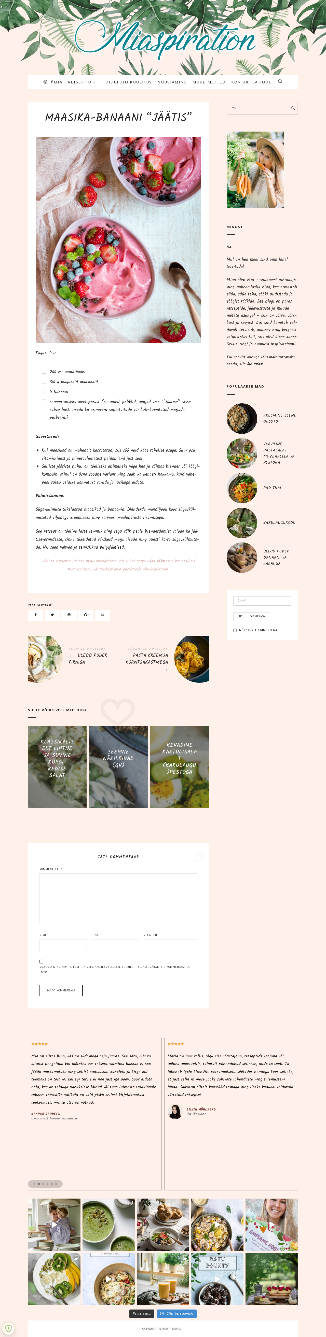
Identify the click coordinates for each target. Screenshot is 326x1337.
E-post (96, 935)
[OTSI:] (262, 108)
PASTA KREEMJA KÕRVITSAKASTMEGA (163, 660)
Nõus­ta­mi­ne (172, 81)
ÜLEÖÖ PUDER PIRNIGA (73, 657)
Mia (58, 81)
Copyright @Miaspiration (161, 1328)
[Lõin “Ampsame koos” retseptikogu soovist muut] (54, 1225)
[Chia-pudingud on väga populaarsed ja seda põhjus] (54, 1279)
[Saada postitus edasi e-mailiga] (102, 615)
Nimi (42, 935)
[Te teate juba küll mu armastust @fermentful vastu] (163, 1279)
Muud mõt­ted (209, 81)
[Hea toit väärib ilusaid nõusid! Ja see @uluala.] (163, 1225)
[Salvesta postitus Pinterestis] (69, 615)
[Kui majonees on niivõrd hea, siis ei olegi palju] (217, 1225)
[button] (34, 1184)
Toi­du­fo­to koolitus (127, 81)
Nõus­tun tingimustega (258, 630)
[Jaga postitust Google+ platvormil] (85, 615)
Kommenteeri (50, 869)
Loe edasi (57, 789)
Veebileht (151, 935)
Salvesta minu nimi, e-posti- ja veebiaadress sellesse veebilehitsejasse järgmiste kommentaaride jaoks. (115, 969)
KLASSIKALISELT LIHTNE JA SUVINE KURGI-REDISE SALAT (57, 758)
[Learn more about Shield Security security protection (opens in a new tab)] (8, 1328)
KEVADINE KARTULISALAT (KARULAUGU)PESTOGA (179, 759)
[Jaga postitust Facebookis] (35, 615)
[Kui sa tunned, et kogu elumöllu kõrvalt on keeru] (109, 1225)
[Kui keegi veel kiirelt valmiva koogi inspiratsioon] (272, 1279)
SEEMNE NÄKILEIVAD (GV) (118, 759)
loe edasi (255, 364)
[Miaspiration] (163, 33)
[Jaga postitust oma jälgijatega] (52, 615)
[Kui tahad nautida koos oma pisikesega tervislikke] (272, 1225)
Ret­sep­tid (79, 81)
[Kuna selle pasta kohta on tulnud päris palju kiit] (109, 1279)
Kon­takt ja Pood (251, 81)
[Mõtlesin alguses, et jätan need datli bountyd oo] (217, 1279)
